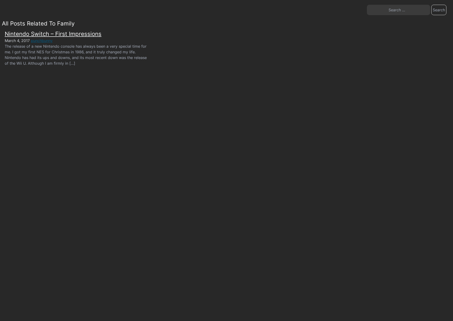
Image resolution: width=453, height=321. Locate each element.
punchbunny (42, 40)
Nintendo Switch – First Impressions (53, 33)
